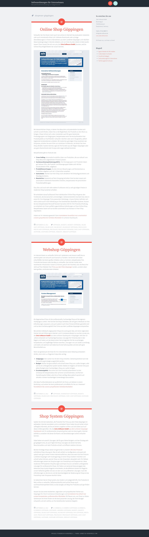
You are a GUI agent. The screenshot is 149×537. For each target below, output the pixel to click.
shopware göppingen (48, 232)
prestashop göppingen (65, 229)
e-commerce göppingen (69, 508)
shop (76, 229)
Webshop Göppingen (61, 249)
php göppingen (78, 512)
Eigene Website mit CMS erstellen (106, 51)
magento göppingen (74, 225)
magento (64, 225)
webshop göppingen (69, 232)
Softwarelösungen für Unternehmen (47, 2)
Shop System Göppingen (62, 416)
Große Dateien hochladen (105, 54)
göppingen (56, 225)
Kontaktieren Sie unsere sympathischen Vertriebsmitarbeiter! (53, 387)
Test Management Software (105, 61)
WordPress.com (92, 533)
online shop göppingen (49, 512)
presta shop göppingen (41, 229)
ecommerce (81, 508)
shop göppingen (83, 229)
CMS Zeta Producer (76, 450)
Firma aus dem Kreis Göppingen (62, 267)
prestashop (54, 229)
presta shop (82, 227)
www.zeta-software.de (102, 36)
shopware (37, 232)
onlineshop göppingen (70, 227)
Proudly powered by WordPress (62, 533)
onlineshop (58, 227)
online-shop (49, 227)
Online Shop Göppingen (61, 29)
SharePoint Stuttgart (103, 56)
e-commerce (57, 508)
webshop (59, 232)
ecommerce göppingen (41, 510)
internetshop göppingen (69, 394)
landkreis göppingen (64, 510)
